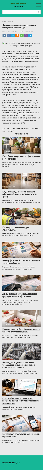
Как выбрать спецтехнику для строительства (15, 228)
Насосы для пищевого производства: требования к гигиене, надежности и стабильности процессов (18, 365)
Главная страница (7, 21)
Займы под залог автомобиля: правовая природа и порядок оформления (19, 295)
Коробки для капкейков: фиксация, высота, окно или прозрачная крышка (21, 330)
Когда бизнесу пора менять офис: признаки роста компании (21, 157)
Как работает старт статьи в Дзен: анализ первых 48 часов (21, 435)
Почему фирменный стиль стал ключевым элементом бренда (21, 261)
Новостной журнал (18, 3)
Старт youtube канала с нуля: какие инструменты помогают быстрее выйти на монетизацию (21, 400)
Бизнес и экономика (27, 32)
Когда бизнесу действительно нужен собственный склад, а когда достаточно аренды (20, 194)
